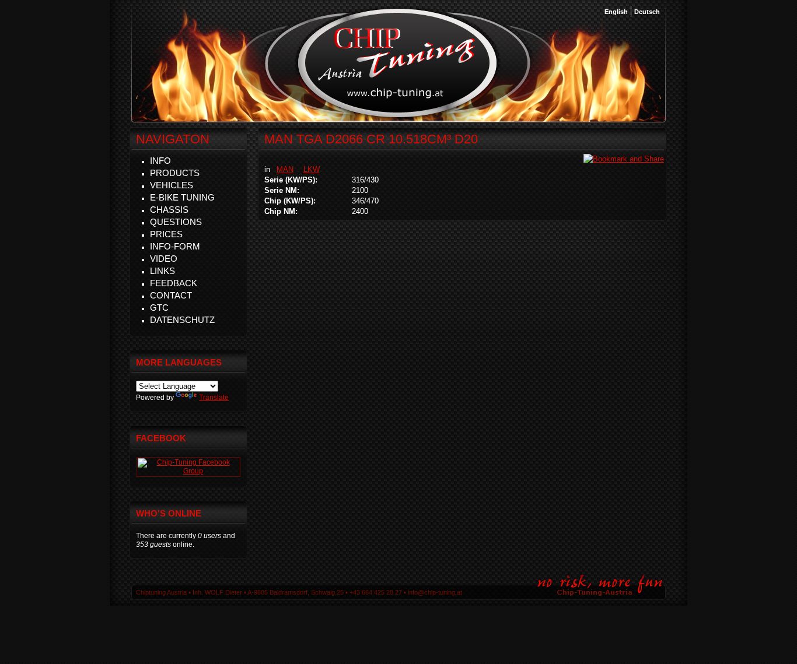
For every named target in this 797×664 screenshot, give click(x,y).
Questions (176, 222)
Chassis (169, 210)
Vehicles (171, 185)
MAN (285, 169)
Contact (171, 295)
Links (162, 271)
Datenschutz (182, 320)
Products (175, 173)
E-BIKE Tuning (182, 197)
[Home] (398, 116)
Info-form (175, 246)
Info (160, 161)
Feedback (173, 283)
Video (163, 259)
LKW (311, 169)
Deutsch (647, 11)
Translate (214, 398)
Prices (166, 234)
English (616, 11)
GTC (159, 307)
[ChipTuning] (188, 471)
